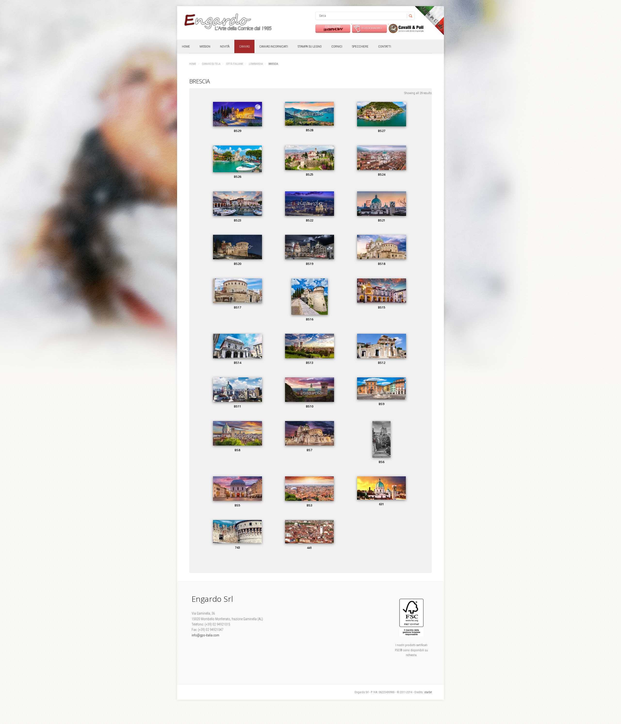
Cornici (336, 46)
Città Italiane (234, 63)
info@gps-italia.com (205, 635)
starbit (428, 692)
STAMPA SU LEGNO (310, 46)
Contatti (384, 46)
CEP (406, 28)
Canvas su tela (211, 63)
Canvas (244, 46)
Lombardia (256, 63)
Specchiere (360, 46)
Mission (205, 46)
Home (186, 46)
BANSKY (333, 28)
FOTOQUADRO (369, 28)
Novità (224, 46)
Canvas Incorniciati (273, 46)
